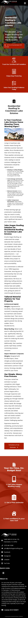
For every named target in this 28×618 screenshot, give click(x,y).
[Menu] (25, 3)
